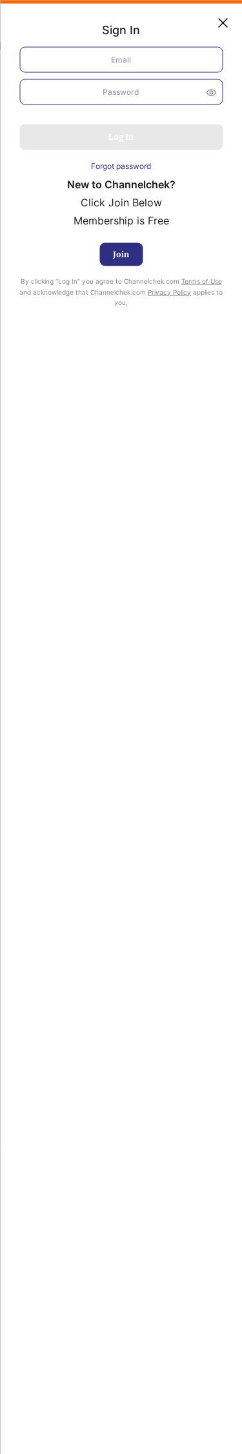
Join (121, 254)
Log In (121, 137)
